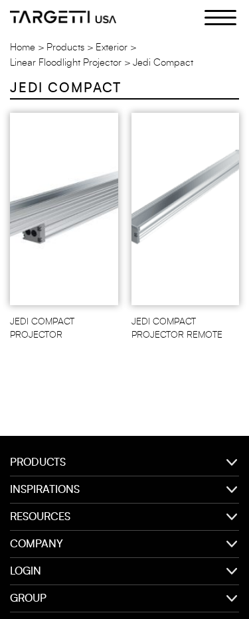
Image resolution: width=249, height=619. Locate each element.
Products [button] (38, 462)
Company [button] (36, 544)
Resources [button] (40, 517)
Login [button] (25, 571)
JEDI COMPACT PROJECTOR (42, 328)
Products (65, 47)
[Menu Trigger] (212, 16)
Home (22, 47)
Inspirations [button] (45, 489)
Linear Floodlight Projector (66, 63)
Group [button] (28, 598)
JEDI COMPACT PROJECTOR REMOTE (176, 328)
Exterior (111, 47)
